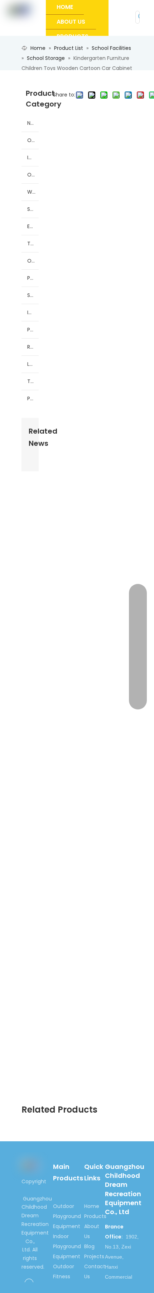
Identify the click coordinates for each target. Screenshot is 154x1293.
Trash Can (33, 381)
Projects (94, 1256)
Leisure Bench (33, 364)
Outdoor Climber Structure (33, 260)
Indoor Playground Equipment (33, 157)
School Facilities (33, 209)
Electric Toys (33, 226)
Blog (89, 1246)
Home (91, 1206)
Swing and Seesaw (33, 295)
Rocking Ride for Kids (33, 346)
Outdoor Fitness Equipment (33, 174)
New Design (33, 123)
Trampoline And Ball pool (33, 243)
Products (95, 1216)
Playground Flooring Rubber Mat (33, 278)
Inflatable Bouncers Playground (33, 312)
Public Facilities (33, 398)
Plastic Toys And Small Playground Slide (33, 329)
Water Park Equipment (33, 191)
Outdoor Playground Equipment (33, 140)
